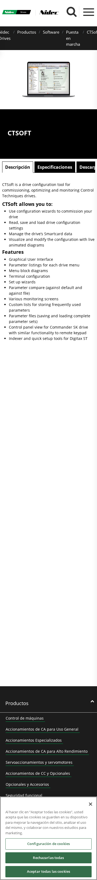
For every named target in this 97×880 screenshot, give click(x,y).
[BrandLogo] (16, 13)
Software (51, 32)
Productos (26, 32)
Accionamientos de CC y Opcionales (38, 773)
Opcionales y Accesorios (27, 784)
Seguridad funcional (24, 795)
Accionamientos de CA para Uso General (42, 729)
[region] (48, 838)
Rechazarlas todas (48, 857)
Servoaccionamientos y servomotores (39, 762)
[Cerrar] (90, 804)
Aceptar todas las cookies (48, 871)
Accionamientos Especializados (34, 740)
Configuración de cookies (48, 843)
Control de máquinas (25, 718)
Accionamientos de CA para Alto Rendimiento (47, 751)
